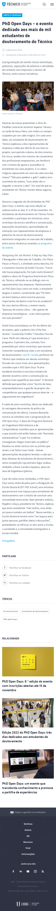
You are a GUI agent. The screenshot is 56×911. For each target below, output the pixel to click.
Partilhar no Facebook (20, 567)
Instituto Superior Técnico (34, 881)
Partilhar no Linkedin (19, 582)
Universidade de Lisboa (28, 886)
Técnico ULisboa (16, 4)
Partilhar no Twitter (19, 575)
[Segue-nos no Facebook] (13, 872)
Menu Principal (50, 4)
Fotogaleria (8, 540)
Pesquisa (42, 4)
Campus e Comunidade (12, 15)
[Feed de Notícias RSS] (42, 872)
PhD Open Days (10, 619)
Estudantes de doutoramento (35, 611)
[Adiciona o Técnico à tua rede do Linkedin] (20, 872)
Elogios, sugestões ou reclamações (30, 812)
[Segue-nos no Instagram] (35, 872)
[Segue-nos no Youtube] (28, 872)
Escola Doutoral (10, 611)
